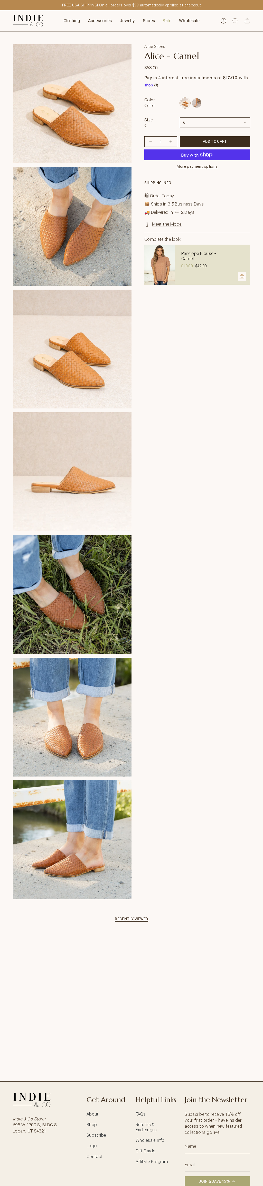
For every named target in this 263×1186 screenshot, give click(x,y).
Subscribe (96, 1135)
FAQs (141, 1114)
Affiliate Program (152, 1161)
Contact (94, 1156)
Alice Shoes (154, 46)
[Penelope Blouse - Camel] (159, 265)
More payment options (197, 166)
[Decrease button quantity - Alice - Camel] (150, 141)
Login (92, 1145)
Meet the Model (167, 224)
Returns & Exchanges (146, 1127)
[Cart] (247, 20)
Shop (92, 1124)
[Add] (242, 276)
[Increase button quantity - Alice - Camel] (170, 141)
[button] (72, 21)
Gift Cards (145, 1150)
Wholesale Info (150, 1140)
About (93, 1114)
